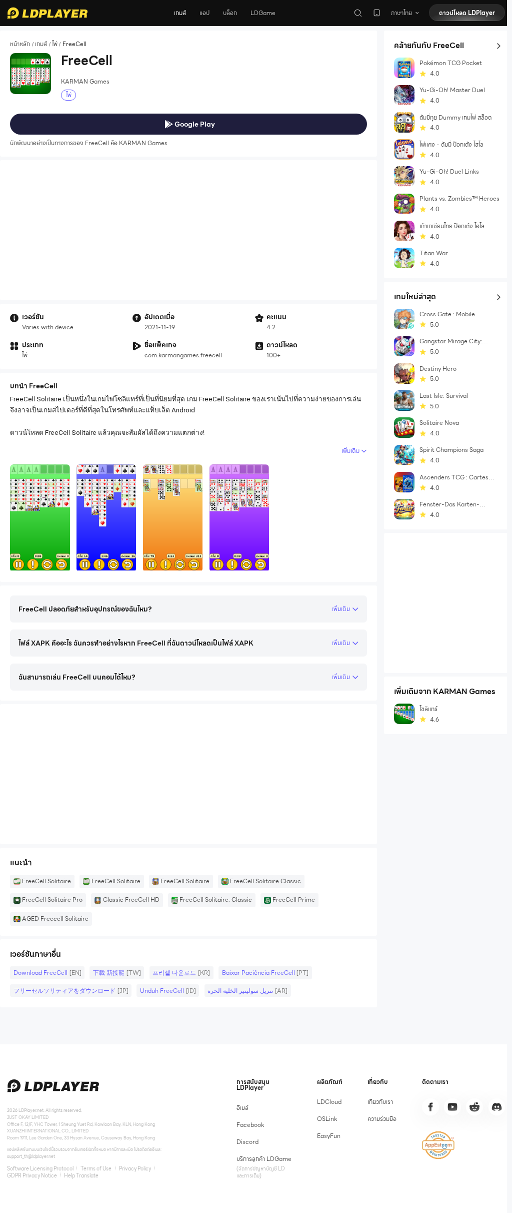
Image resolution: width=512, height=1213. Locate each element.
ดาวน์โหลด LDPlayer (467, 13)
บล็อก (230, 13)
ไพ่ (55, 44)
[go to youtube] (452, 1106)
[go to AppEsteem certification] (438, 1145)
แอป (205, 13)
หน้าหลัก (20, 44)
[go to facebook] (430, 1106)
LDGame (263, 13)
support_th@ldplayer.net (31, 1156)
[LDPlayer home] (47, 13)
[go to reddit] (474, 1106)
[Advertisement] (188, 230)
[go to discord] (497, 1106)
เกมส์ (180, 13)
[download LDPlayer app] (376, 13)
